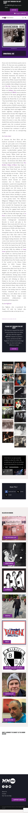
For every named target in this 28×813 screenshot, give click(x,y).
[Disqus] (14, 752)
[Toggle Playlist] (22, 467)
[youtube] (10, 786)
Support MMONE (21, 13)
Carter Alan (7, 136)
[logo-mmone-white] (8, 779)
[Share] (20, 467)
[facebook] (3, 786)
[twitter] (6, 786)
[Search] (25, 18)
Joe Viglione (7, 303)
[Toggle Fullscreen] (24, 467)
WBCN (14, 92)
